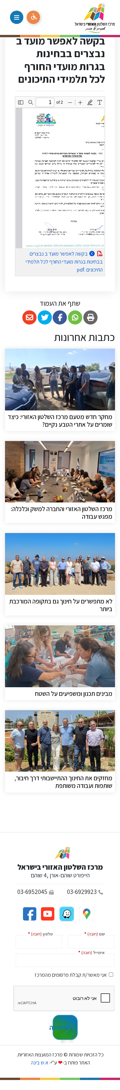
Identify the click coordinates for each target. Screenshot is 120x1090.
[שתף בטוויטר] (45, 317)
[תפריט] (16, 17)
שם (93, 933)
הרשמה (61, 1027)
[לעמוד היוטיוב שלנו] (47, 913)
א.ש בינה (39, 1062)
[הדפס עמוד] (90, 317)
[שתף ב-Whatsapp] (75, 317)
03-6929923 (82, 891)
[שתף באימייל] (29, 317)
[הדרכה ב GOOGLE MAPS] (86, 913)
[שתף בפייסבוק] (60, 317)
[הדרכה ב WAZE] (66, 913)
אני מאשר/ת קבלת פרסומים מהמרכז (71, 974)
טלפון (39, 933)
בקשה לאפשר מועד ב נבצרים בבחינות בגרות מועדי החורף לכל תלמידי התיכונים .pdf (64, 260)
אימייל (90, 952)
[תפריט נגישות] (33, 17)
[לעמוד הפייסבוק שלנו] (29, 913)
